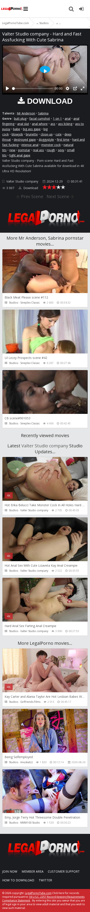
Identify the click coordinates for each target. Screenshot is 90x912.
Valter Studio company (22, 181)
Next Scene (58, 196)
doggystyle (46, 139)
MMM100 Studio (30, 822)
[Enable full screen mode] (82, 88)
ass (52, 124)
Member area (32, 871)
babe (16, 129)
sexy (61, 150)
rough (51, 150)
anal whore (40, 124)
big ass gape (32, 129)
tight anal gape (19, 155)
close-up (47, 134)
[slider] (32, 88)
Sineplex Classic (30, 302)
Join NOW (9, 871)
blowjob (17, 134)
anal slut (23, 124)
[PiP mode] (75, 88)
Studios (13, 302)
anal (68, 118)
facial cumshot (39, 118)
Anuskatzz (26, 762)
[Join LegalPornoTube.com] (81, 8)
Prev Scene (31, 196)
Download (30, 188)
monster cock (51, 145)
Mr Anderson (26, 113)
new (12, 150)
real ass (38, 150)
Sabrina (43, 113)
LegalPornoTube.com (12, 9)
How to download (18, 880)
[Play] (7, 88)
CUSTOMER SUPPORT (64, 871)
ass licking (65, 124)
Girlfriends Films (30, 702)
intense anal (29, 145)
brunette (32, 134)
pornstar (24, 150)
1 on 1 (57, 118)
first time (63, 139)
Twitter (45, 880)
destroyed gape (25, 139)
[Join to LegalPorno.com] (45, 228)
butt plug (20, 118)
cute (58, 134)
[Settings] (67, 88)
